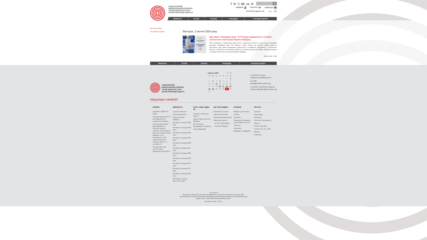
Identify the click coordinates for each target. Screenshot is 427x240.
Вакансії (257, 132)
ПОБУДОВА (233, 19)
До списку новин (156, 28)
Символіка (237, 128)
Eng (275, 11)
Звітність (257, 123)
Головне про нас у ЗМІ (262, 129)
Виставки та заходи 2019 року (182, 159)
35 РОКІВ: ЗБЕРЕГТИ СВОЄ (160, 112)
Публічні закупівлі (260, 126)
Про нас (257, 107)
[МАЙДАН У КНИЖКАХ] (242, 131)
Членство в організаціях (262, 120)
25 (213, 89)
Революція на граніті (221, 111)
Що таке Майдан (221, 107)
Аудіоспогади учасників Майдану (201, 120)
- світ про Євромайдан (222, 123)
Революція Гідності (220, 120)
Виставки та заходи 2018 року (182, 164)
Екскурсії (254, 7)
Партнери (257, 117)
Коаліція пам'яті (260, 19)
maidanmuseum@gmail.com (260, 77)
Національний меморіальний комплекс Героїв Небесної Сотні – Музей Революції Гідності (180, 9)
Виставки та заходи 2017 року (182, 169)
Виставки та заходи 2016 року (182, 174)
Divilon (220, 201)
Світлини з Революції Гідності (200, 115)
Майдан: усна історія (241, 111)
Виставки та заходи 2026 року (182, 123)
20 (220, 86)
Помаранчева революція (223, 117)
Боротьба (237, 117)
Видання (239, 7)
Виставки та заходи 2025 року (182, 128)
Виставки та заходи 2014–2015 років (180, 179)
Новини (156, 107)
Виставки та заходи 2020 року (182, 154)
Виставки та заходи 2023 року (182, 139)
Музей (196, 19)
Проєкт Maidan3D (199, 129)
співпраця (268, 7)
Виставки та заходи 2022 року (182, 144)
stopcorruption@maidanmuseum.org (263, 89)
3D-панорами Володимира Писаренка (202, 125)
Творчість (237, 125)
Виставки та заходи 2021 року (182, 149)
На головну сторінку (157, 31)
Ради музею (258, 114)
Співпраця (258, 134)
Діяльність (178, 107)
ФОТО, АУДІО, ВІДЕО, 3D (201, 108)
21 (223, 86)
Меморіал (177, 19)
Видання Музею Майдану (179, 118)
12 (216, 83)
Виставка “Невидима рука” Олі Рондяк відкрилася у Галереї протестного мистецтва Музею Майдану (240, 38)
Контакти (257, 111)
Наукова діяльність (180, 114)
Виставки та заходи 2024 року (182, 133)
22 (227, 86)
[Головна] (159, 15)
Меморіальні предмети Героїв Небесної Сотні (242, 121)
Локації (213, 19)
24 (209, 89)
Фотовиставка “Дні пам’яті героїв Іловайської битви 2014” (161, 149)
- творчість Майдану (221, 126)
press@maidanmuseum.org (260, 83)
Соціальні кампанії (179, 111)
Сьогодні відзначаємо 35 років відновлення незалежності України (162, 118)
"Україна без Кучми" (221, 114)
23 (230, 86)
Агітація (236, 114)
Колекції (237, 107)
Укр (270, 11)
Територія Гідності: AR (255, 11)
